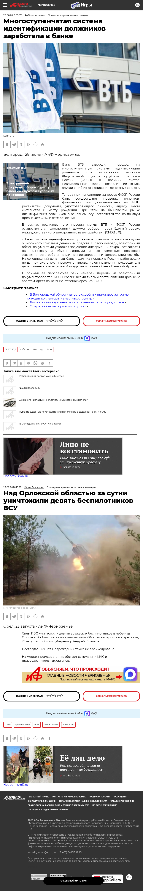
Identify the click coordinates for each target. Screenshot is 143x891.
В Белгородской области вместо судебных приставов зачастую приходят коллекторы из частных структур (77, 296)
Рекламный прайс (38, 797)
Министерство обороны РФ (19, 607)
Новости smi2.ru (15, 476)
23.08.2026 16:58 (12, 487)
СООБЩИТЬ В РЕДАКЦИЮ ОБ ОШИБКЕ (48, 809)
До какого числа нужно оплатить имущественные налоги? (53, 399)
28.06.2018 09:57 (12, 15)
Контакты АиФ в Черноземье (69, 797)
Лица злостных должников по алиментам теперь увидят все (77, 302)
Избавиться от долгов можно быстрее (41, 376)
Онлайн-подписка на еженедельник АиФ (82, 801)
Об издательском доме (41, 801)
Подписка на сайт (99, 797)
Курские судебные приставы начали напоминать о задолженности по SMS (62, 411)
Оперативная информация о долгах (58, 306)
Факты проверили (29, 388)
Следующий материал (74, 881)
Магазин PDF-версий (122, 801)
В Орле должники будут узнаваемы (40, 423)
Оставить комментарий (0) (111, 321)
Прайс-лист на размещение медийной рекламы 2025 (58, 805)
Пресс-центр (120, 797)
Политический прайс (104, 805)
